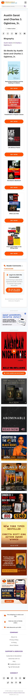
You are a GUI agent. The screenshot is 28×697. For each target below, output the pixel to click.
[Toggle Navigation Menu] (25, 2)
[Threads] (20, 678)
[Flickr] (20, 682)
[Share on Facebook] (3, 33)
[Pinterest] (16, 682)
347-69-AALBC (15, 667)
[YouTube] (7, 678)
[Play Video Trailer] (14, 351)
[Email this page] (24, 33)
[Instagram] (3, 678)
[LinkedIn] (12, 682)
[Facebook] (12, 678)
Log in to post (9, 268)
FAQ (14, 661)
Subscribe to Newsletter (14, 656)
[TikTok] (7, 682)
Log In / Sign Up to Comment (14, 290)
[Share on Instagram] (7, 33)
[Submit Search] (24, 6)
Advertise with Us (14, 658)
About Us (14, 637)
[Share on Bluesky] (16, 33)
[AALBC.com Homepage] (9, 2)
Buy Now (14, 88)
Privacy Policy (14, 640)
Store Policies (14, 645)
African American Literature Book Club (13, 692)
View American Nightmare (15, 373)
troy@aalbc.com (14, 664)
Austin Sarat (8, 43)
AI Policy (14, 642)
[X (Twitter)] (16, 678)
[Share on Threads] (12, 33)
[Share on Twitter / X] (20, 33)
